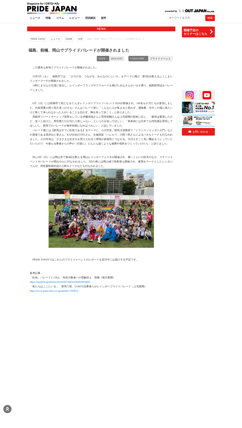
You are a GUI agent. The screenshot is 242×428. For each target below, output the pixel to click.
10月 (80, 39)
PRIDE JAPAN (38, 39)
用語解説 (90, 17)
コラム (60, 17)
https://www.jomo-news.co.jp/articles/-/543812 (54, 290)
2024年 (69, 39)
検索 (210, 17)
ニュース (35, 17)
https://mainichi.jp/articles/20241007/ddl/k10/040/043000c (60, 282)
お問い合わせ (200, 131)
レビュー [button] (74, 17)
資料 (103, 17)
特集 (48, 17)
